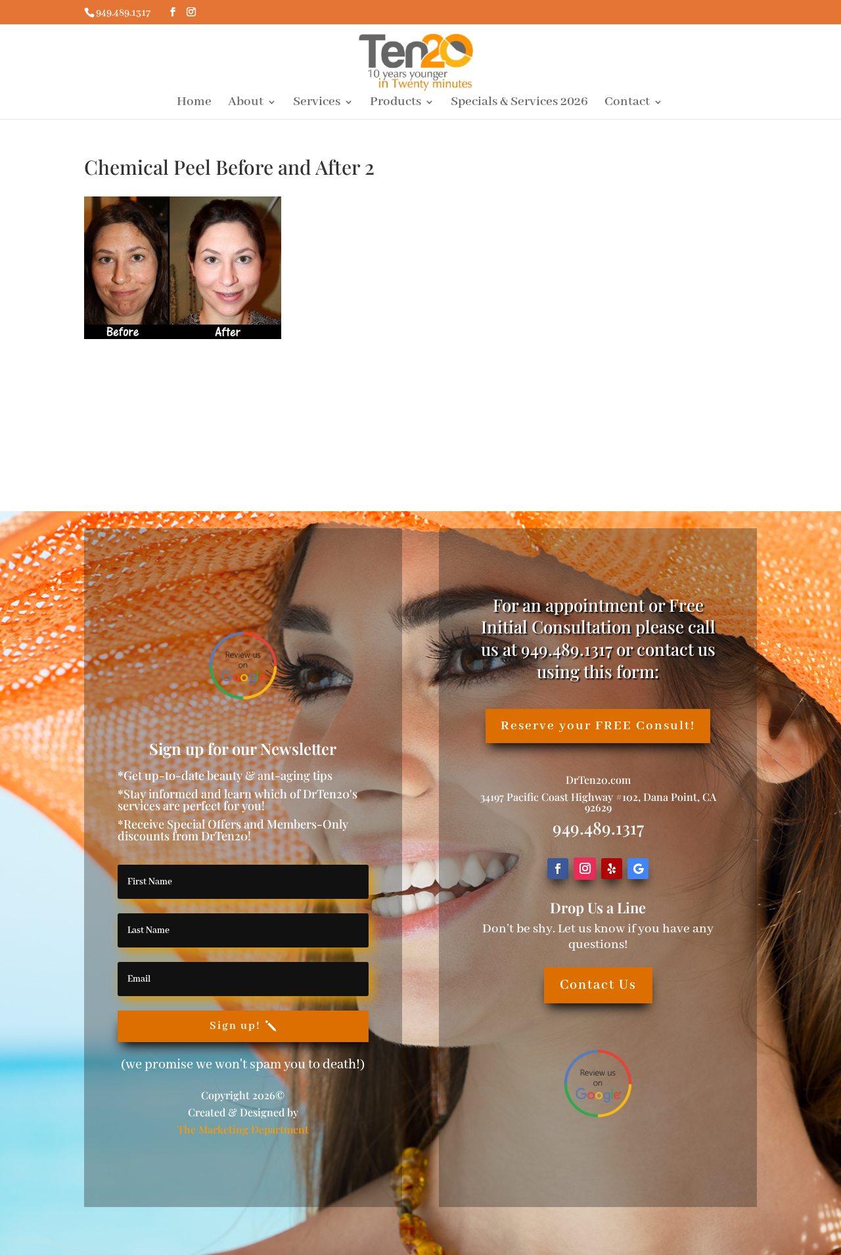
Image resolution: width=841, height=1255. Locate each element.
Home (194, 103)
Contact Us (598, 985)
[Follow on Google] (637, 868)
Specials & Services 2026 (519, 103)
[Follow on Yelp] (611, 868)
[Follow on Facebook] (557, 868)
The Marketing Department (243, 1129)
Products (395, 103)
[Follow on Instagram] (585, 868)
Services (316, 103)
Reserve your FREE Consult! (598, 726)
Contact (627, 103)
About (245, 103)
